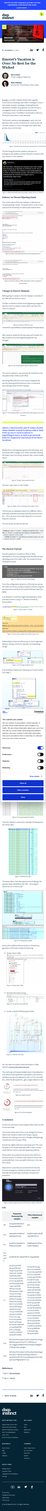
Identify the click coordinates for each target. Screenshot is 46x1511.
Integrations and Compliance (10, 1474)
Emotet (5, 100)
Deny (23, 797)
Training (4, 1476)
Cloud (25, 1424)
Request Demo (6, 1469)
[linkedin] (31, 49)
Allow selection (23, 790)
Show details (34, 776)
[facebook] (43, 49)
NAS (25, 1427)
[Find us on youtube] (13, 1488)
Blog (3, 1450)
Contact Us (27, 1458)
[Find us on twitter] (26, 1488)
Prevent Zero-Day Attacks (9, 1427)
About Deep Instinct (29, 1448)
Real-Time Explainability (8, 1432)
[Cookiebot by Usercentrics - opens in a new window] (34, 712)
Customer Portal (6, 1471)
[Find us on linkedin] (19, 1488)
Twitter (12, 1378)
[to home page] (8, 15)
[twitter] (37, 49)
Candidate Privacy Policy (8, 1495)
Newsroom (27, 1453)
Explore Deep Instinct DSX (9, 1424)
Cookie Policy (5, 1498)
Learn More (21, 8)
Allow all (23, 783)
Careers (26, 1456)
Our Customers (28, 1450)
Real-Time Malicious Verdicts (10, 1430)
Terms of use (5, 1500)
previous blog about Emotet (19, 1067)
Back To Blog (4, 27)
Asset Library (6, 1448)
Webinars (4, 1456)
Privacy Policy (5, 1492)
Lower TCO (5, 1435)
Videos (4, 1453)
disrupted (25, 120)
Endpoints (27, 1432)
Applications (27, 1430)
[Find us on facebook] (33, 1488)
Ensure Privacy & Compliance (10, 1437)
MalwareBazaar (14, 1373)
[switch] (40, 754)
